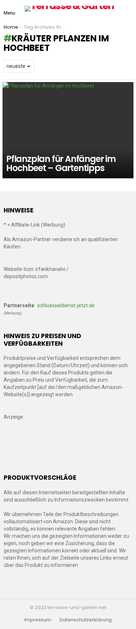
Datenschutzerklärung (85, 620)
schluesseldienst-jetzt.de (66, 305)
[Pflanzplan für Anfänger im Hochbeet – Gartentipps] (68, 130)
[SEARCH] (128, 8)
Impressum (37, 620)
